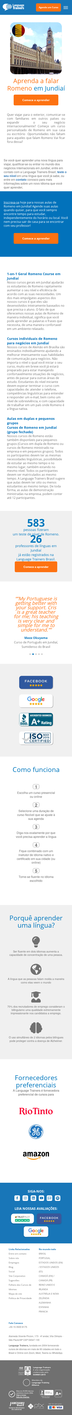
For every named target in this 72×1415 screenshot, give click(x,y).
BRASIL (42, 1253)
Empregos (14, 1262)
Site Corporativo (17, 1276)
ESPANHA (44, 1307)
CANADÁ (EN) (46, 1276)
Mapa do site (15, 1293)
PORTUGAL (44, 1258)
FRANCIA (43, 1311)
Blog (11, 1267)
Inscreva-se (11, 202)
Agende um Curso (48, 7)
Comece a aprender (36, 100)
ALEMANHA (45, 1302)
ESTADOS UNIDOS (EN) (51, 1262)
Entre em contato (17, 1253)
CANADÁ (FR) (45, 1280)
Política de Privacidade (20, 1298)
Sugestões (14, 1280)
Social (12, 1271)
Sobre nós (14, 1258)
